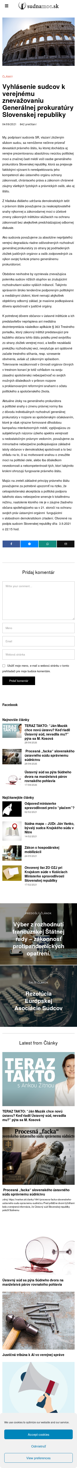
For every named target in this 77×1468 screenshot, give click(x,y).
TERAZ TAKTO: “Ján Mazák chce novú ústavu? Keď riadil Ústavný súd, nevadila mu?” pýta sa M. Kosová (47, 732)
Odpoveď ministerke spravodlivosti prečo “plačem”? (49, 805)
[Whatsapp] (47, 544)
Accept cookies (38, 1434)
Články (7, 76)
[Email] (66, 544)
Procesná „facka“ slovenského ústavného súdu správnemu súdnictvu (49, 755)
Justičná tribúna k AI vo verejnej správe (33, 1354)
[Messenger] (29, 544)
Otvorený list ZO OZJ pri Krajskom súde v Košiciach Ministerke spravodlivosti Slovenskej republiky (46, 874)
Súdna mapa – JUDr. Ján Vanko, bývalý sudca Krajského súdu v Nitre (49, 827)
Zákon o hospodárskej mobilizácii (42, 849)
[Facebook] (11, 544)
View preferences (38, 1458)
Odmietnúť (38, 1446)
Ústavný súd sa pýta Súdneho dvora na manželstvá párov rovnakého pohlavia (48, 776)
